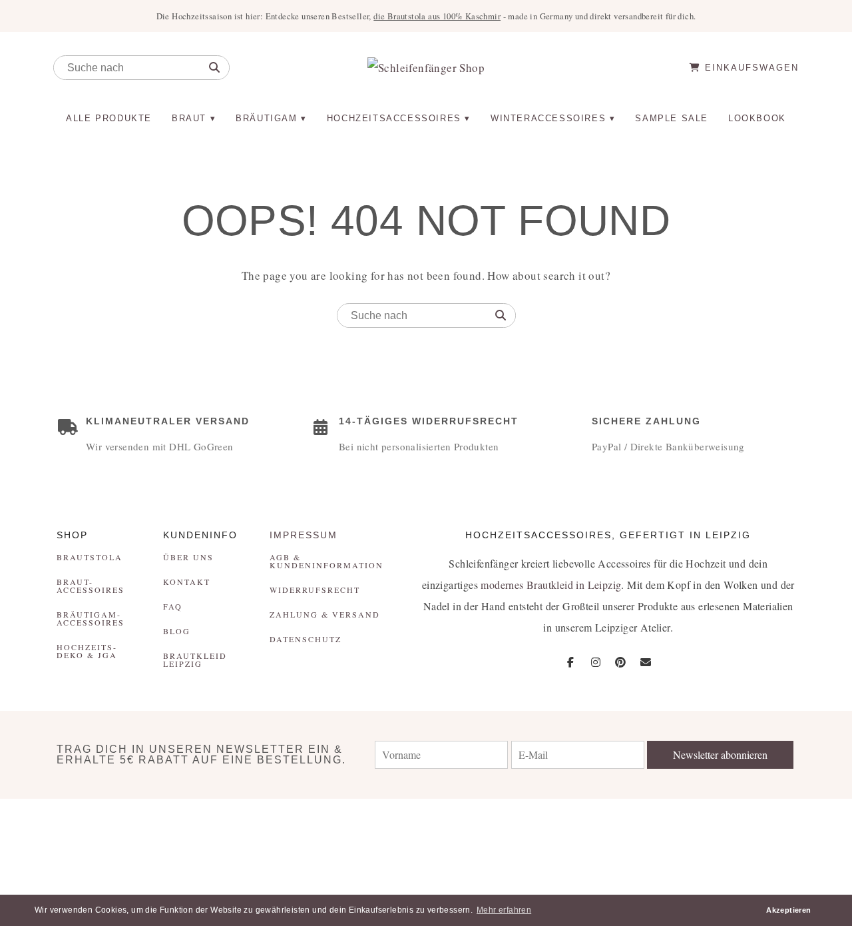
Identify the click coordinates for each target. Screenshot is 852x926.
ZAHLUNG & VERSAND (325, 614)
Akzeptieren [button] (788, 910)
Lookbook (757, 118)
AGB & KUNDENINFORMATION (326, 561)
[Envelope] (645, 662)
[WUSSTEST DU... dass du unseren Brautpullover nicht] (497, 838)
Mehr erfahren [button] (504, 910)
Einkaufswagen (750, 68)
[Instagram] (595, 662)
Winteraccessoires (548, 118)
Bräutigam (266, 118)
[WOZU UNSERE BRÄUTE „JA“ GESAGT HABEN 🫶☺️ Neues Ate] (213, 838)
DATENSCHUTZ (305, 639)
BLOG (176, 631)
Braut (189, 118)
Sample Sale (671, 118)
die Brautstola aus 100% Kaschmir (437, 16)
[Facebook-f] (571, 662)
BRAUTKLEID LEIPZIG (195, 659)
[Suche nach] (214, 68)
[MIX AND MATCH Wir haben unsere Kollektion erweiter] (71, 838)
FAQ (172, 606)
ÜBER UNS (188, 557)
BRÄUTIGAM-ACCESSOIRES (90, 618)
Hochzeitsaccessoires (394, 118)
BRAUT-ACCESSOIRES (90, 585)
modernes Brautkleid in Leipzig (551, 585)
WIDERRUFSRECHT (315, 589)
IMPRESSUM (303, 535)
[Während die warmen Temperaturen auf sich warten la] (355, 838)
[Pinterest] (620, 662)
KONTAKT (186, 581)
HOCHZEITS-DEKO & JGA (87, 651)
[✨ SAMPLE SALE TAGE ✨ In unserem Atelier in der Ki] (781, 838)
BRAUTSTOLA (89, 557)
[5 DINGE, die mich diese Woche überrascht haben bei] (639, 838)
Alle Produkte (109, 118)
